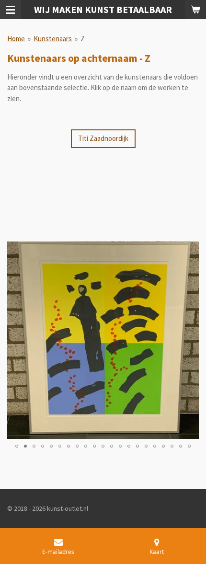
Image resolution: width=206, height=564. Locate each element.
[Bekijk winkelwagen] (195, 9)
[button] (190, 250)
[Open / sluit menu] (10, 9)
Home (16, 38)
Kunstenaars (53, 38)
